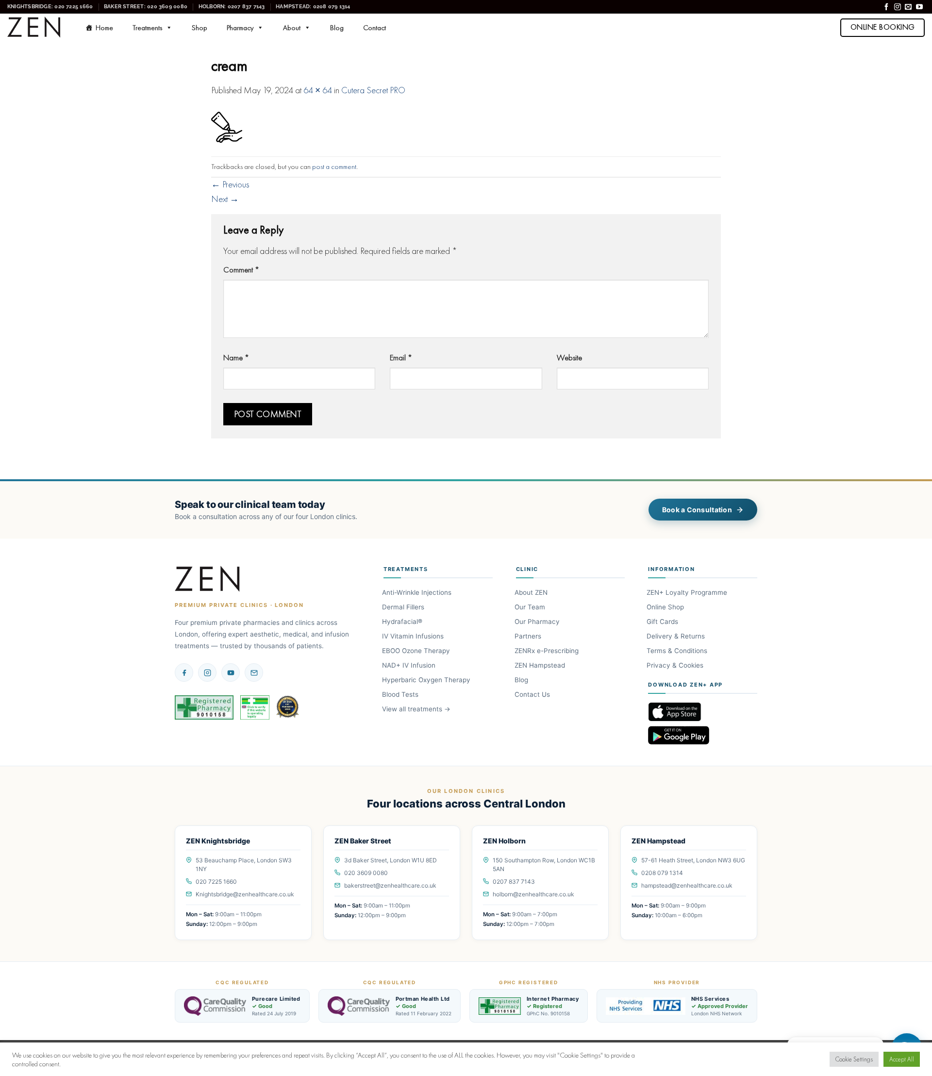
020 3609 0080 (366, 872)
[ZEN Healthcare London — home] (208, 579)
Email (401, 357)
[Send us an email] (908, 7)
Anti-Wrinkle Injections (417, 592)
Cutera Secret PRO (373, 90)
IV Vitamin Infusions (413, 636)
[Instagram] (207, 672)
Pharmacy (240, 28)
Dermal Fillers (403, 607)
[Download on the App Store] (702, 712)
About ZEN (532, 592)
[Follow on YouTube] (919, 7)
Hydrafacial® (402, 621)
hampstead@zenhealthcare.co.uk (686, 885)
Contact (374, 28)
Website (569, 357)
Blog (337, 28)
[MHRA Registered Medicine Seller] (254, 707)
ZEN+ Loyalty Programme (687, 592)
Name (236, 357)
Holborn (232, 6)
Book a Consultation (697, 509)
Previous (230, 184)
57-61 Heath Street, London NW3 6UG (693, 860)
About (291, 28)
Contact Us (533, 694)
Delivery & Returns (676, 636)
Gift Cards (663, 621)
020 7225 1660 (216, 881)
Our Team (530, 607)
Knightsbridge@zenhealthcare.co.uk (245, 894)
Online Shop (666, 607)
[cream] (226, 126)
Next (225, 199)
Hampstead (313, 6)
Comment (241, 269)
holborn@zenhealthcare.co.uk (533, 894)
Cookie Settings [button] (854, 1059)
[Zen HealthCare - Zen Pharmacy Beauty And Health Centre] (34, 27)
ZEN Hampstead (540, 665)
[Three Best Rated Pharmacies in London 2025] (288, 707)
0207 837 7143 (514, 881)
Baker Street (145, 6)
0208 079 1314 (662, 872)
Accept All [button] (901, 1059)
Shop (199, 28)
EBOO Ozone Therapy (416, 651)
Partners (528, 636)
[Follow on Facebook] (886, 7)
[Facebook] (184, 672)
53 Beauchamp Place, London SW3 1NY (244, 865)
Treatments (147, 28)
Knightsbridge (50, 6)
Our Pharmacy (538, 621)
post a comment (334, 166)
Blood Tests (400, 694)
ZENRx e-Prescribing (547, 651)
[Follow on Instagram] (897, 7)
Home (104, 28)
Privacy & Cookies (675, 665)
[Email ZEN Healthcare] (254, 672)
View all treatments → (416, 709)
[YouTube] (230, 672)
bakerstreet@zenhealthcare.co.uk (390, 885)
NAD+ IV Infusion (409, 665)
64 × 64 (317, 90)
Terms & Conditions (677, 651)
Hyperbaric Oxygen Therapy (426, 680)
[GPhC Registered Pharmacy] (204, 707)
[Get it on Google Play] (702, 735)
